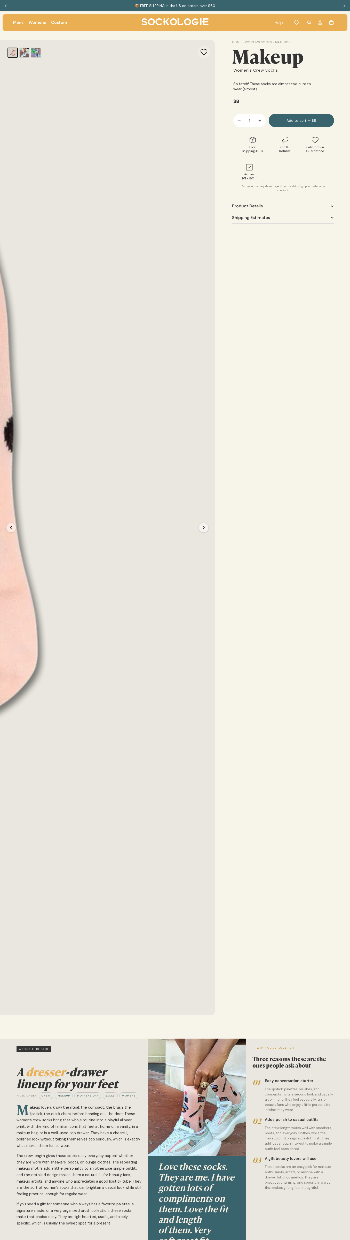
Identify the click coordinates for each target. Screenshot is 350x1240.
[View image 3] (36, 53)
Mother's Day (87, 1095)
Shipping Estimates (251, 217)
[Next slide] (344, 5)
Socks (110, 1095)
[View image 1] (12, 53)
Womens (129, 1095)
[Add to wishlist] (204, 52)
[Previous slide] (5, 5)
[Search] (309, 22)
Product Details (247, 206)
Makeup (64, 1095)
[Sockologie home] (175, 22)
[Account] (320, 22)
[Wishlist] (296, 22)
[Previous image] (11, 527)
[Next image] (203, 527)
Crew (46, 1095)
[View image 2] (24, 53)
